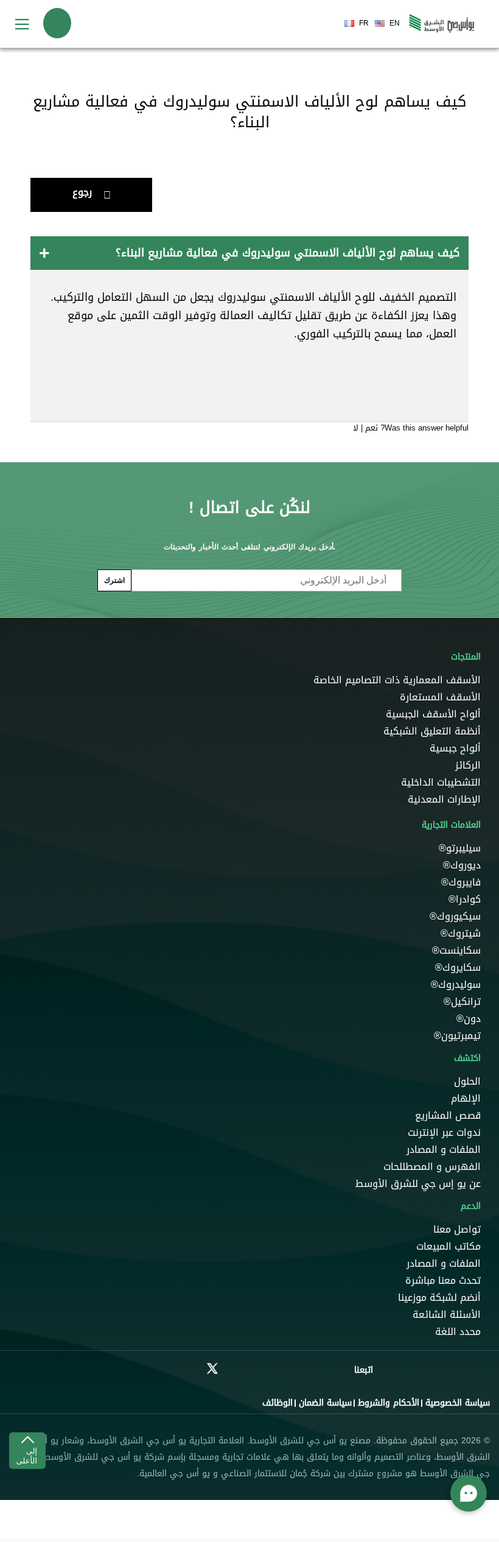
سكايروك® (458, 967)
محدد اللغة (458, 1331)
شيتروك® (461, 933)
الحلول (467, 1081)
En (394, 23)
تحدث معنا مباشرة (443, 1280)
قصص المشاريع (448, 1115)
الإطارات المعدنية (444, 799)
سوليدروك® (456, 984)
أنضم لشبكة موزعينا (439, 1297)
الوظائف (277, 1403)
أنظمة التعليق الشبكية (432, 731)
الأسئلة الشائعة (447, 1314)
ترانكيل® (462, 1001)
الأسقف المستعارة (440, 697)
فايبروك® (461, 882)
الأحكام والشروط (388, 1403)
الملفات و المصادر (444, 1149)
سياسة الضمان (325, 1403)
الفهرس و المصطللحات (432, 1166)
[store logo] (442, 24)
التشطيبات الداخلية (441, 782)
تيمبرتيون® (457, 1035)
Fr (364, 23)
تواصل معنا (457, 1229)
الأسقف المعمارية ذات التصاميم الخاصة (397, 680)
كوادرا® (464, 899)
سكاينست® (456, 950)
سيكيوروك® (455, 916)
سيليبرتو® (458, 848)
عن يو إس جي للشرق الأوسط (418, 1183)
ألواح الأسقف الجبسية (433, 714)
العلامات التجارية (451, 825)
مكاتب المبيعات (448, 1246)
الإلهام (466, 1098)
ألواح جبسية (455, 748)
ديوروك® (460, 865)
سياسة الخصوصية (457, 1403)
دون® (467, 1018)
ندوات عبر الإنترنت (444, 1132)
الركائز (468, 765)
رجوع (82, 192)
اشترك (114, 580)
